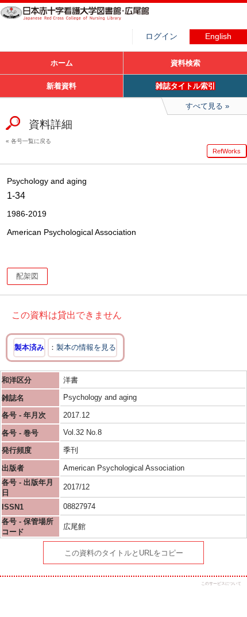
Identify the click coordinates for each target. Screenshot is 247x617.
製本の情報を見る (86, 347)
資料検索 (185, 63)
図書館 (86, 20)
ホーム (62, 63)
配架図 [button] (27, 276)
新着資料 (61, 86)
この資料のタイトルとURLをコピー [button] (123, 553)
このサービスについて (221, 583)
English (218, 36)
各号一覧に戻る (31, 141)
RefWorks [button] (227, 151)
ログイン (161, 36)
